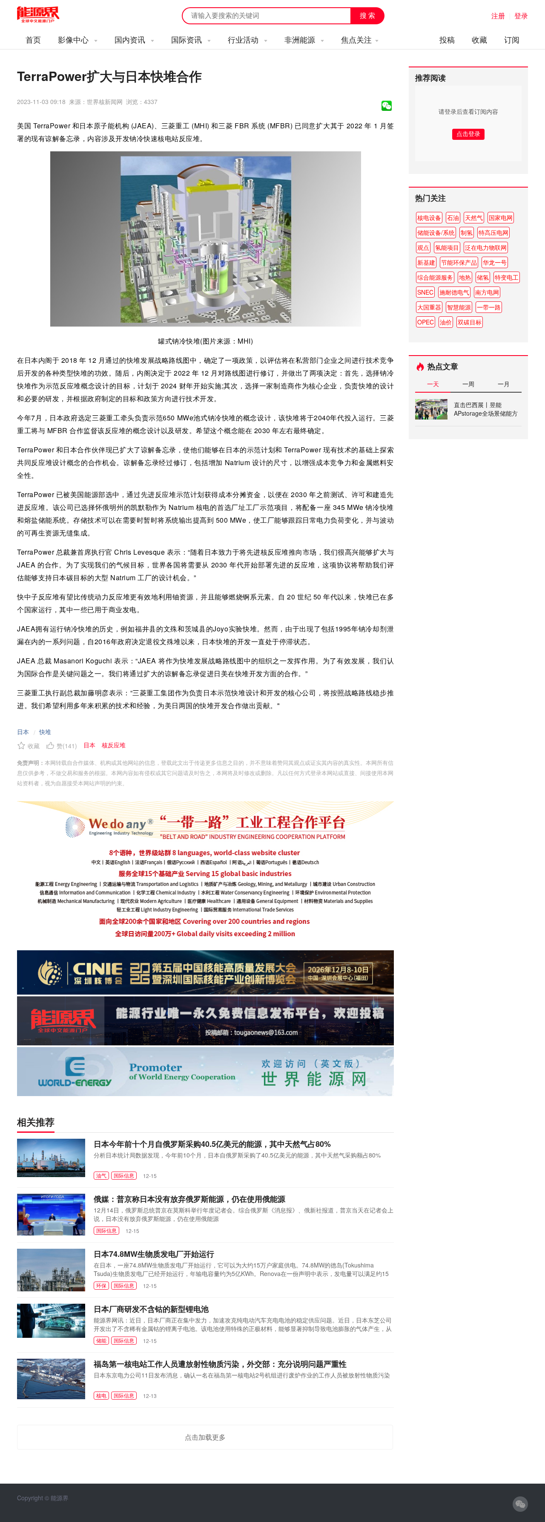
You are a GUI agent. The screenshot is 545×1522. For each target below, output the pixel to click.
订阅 (511, 39)
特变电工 (507, 277)
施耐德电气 (454, 292)
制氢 (467, 232)
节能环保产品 (459, 262)
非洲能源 (300, 39)
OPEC (425, 322)
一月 (504, 383)
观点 (423, 247)
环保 (101, 1285)
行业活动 (244, 39)
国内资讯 (131, 39)
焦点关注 (356, 39)
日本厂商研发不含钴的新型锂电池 (151, 1308)
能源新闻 (46, 14)
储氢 (483, 277)
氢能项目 (447, 247)
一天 (433, 383)
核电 (101, 1395)
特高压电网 (493, 232)
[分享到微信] (387, 106)
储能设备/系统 (436, 232)
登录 (521, 15)
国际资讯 (187, 39)
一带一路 (489, 307)
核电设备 (429, 217)
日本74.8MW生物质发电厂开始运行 (154, 1253)
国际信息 (124, 1175)
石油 (453, 217)
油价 (446, 322)
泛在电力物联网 (486, 247)
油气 (101, 1175)
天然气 (474, 217)
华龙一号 (495, 262)
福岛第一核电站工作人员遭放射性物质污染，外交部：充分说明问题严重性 (220, 1363)
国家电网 (501, 217)
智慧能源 (459, 307)
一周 (468, 383)
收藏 (479, 39)
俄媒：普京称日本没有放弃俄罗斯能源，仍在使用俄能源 (189, 1198)
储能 (101, 1340)
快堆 (45, 731)
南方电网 (487, 292)
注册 (498, 15)
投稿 (447, 39)
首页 (33, 39)
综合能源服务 (435, 277)
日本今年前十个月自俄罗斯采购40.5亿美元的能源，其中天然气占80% (212, 1143)
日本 (23, 731)
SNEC (425, 292)
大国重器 (429, 307)
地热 (465, 277)
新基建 (426, 262)
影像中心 (74, 39)
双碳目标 (470, 322)
